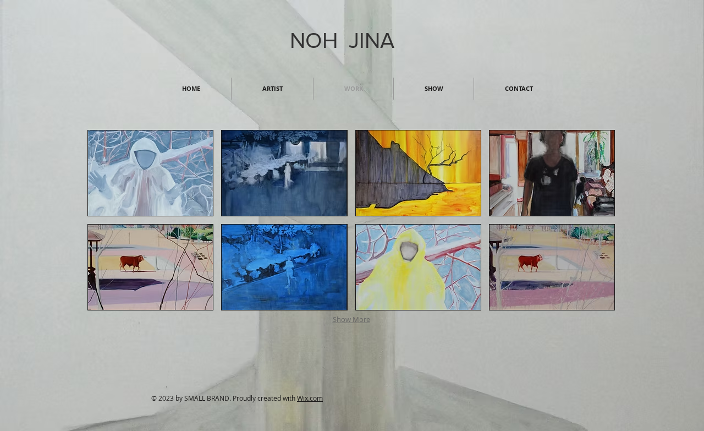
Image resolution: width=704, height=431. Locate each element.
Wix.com (310, 398)
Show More (351, 319)
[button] (150, 173)
